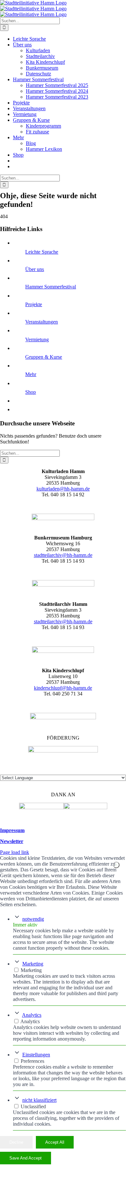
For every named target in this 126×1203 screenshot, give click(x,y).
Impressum (12, 830)
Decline (16, 1142)
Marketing (32, 963)
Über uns (34, 269)
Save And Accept (25, 1158)
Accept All (54, 1142)
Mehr (30, 374)
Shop (30, 392)
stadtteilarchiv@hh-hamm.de (63, 555)
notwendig (33, 919)
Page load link (14, 852)
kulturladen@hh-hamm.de (63, 488)
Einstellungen (36, 1054)
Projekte (33, 304)
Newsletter (11, 841)
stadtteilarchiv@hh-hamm (60, 621)
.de (89, 621)
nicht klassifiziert (39, 1100)
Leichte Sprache (41, 252)
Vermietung (37, 339)
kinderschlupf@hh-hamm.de (63, 688)
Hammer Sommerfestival (50, 286)
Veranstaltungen (41, 322)
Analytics (31, 1015)
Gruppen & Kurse (43, 357)
